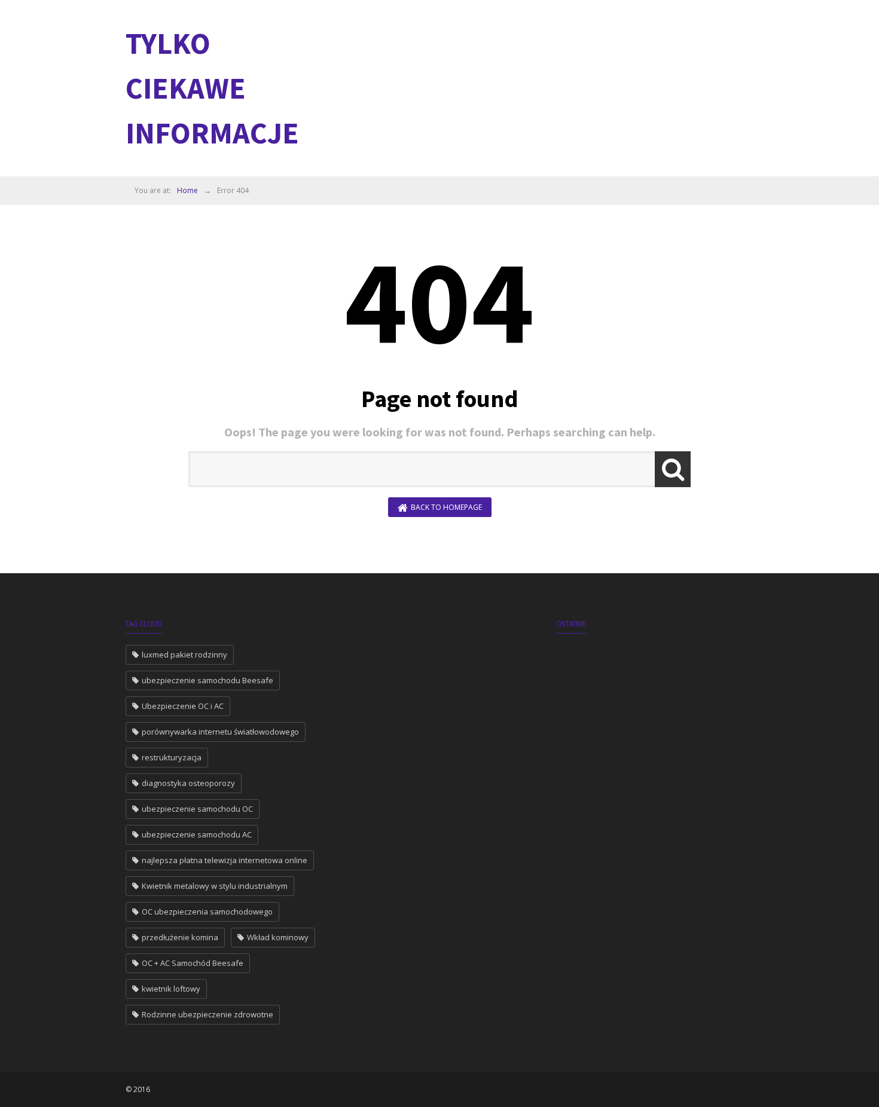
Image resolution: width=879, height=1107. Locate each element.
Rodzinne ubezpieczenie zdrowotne (207, 1014)
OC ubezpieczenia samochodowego (207, 911)
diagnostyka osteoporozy (188, 783)
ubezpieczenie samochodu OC (197, 808)
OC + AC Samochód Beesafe (192, 963)
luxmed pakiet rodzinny (184, 654)
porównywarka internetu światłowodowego (220, 731)
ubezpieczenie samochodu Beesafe (207, 680)
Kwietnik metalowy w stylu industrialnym (215, 885)
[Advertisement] (535, 87)
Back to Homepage (446, 507)
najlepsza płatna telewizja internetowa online (224, 860)
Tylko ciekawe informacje (212, 88)
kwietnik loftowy (171, 988)
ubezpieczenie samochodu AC (197, 834)
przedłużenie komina (180, 937)
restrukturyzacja (172, 757)
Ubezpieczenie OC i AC (183, 706)
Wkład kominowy (278, 937)
